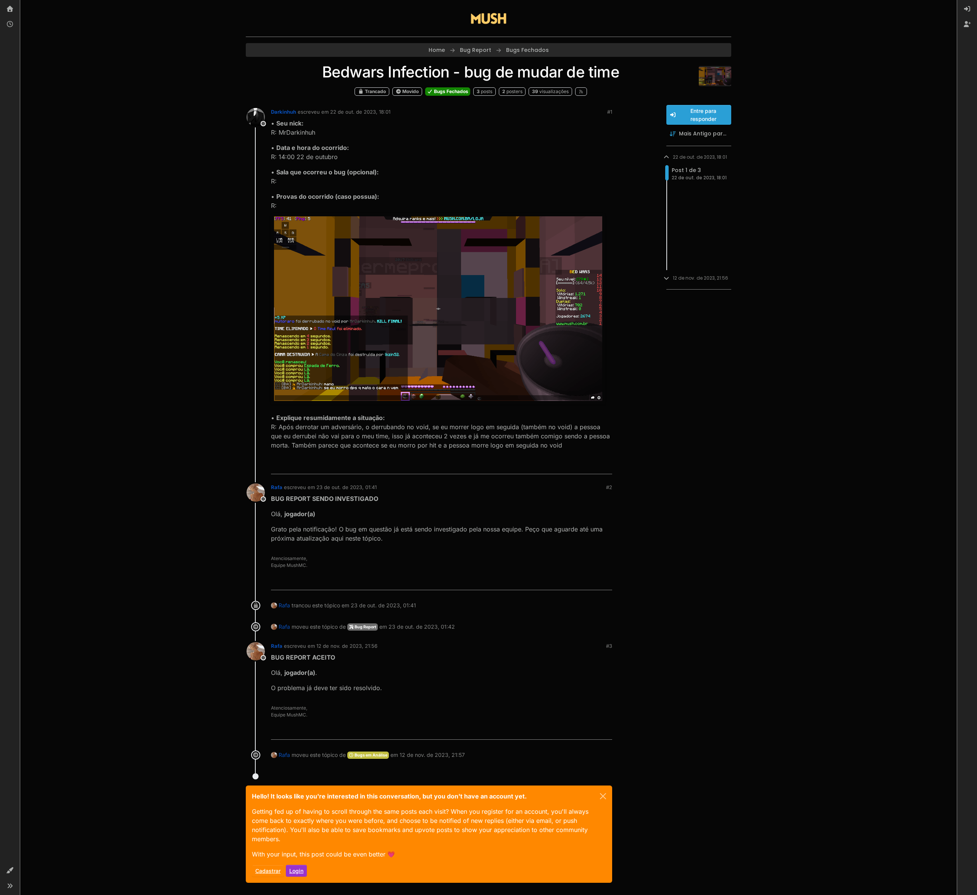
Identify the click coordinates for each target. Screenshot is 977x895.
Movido (410, 91)
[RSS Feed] (581, 91)
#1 (609, 112)
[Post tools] (606, 465)
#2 (609, 487)
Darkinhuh (283, 112)
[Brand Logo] (488, 18)
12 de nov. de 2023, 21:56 (346, 646)
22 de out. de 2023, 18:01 (360, 112)
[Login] (967, 9)
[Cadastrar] (967, 24)
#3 (609, 646)
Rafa (276, 487)
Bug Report (365, 627)
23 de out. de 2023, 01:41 (346, 487)
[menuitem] (967, 9)
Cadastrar (268, 871)
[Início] (10, 9)
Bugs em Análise (370, 755)
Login (296, 871)
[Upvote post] (578, 465)
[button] (10, 870)
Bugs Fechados (450, 91)
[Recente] (10, 24)
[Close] (603, 796)
